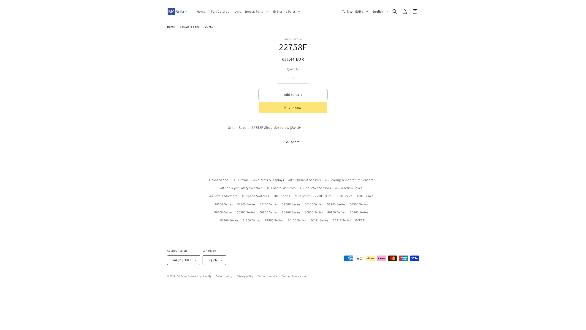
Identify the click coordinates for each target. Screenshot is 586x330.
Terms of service (267, 276)
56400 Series (223, 212)
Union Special (219, 180)
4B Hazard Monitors (281, 188)
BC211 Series (342, 220)
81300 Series (252, 220)
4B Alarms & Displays (268, 180)
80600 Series (314, 212)
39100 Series (269, 204)
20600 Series (223, 204)
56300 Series (359, 204)
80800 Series (359, 212)
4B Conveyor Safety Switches (241, 188)
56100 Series (314, 204)
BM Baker (181, 276)
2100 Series (302, 196)
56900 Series (269, 212)
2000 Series (282, 196)
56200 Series (336, 204)
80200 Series (291, 212)
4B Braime (241, 180)
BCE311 (360, 220)
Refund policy (224, 276)
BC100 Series (297, 220)
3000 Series (344, 196)
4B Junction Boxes (348, 188)
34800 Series (246, 204)
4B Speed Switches (255, 196)
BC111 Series (319, 220)
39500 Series (291, 204)
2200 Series (323, 196)
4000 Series (365, 196)
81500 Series (274, 220)
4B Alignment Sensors (304, 180)
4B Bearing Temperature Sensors (349, 180)
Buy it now (293, 107)
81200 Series (229, 220)
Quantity (293, 69)
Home (171, 26)
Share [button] (295, 142)
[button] (250, 11)
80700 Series (336, 212)
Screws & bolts (190, 26)
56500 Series (246, 212)
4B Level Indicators (223, 196)
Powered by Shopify (200, 276)
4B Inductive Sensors (315, 188)
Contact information (294, 276)
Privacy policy (245, 276)
